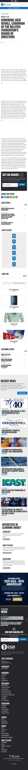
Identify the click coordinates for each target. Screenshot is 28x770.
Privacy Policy (14, 763)
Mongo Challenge (5, 355)
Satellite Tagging (5, 687)
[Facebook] (12, 1)
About (2, 732)
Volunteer (3, 752)
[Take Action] (14, 252)
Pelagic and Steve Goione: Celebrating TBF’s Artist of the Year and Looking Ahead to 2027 (8, 216)
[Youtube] (15, 1)
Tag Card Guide (5, 700)
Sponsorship (14, 249)
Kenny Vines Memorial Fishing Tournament (6, 360)
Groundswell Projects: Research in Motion (11, 431)
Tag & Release (4, 689)
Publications (4, 685)
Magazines (4, 705)
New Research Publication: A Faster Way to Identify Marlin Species (13, 470)
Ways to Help (8, 545)
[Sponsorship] (14, 247)
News (2, 728)
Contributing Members (7, 737)
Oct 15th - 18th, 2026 (5, 363)
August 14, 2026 (4, 206)
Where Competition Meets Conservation (7, 209)
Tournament (3, 362)
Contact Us (4, 730)
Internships (4, 750)
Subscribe (21, 184)
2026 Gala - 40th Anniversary (14, 8)
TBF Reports (4, 697)
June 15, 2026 (4, 507)
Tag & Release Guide (6, 693)
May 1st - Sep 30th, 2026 (6, 353)
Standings (3, 698)
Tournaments (4, 680)
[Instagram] (17, 1)
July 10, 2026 (4, 447)
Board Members (5, 735)
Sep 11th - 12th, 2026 (5, 357)
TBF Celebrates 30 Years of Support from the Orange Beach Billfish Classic (14, 511)
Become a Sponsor (6, 746)
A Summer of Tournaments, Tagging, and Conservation (12, 450)
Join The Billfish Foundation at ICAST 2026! (13, 491)
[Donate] (14, 241)
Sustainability (4, 711)
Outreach (3, 707)
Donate (14, 243)
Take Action (14, 254)
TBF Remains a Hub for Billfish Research (7, 223)
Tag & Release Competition (7, 695)
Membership (14, 237)
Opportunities (4, 709)
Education (7, 558)
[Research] (14, 264)
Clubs (2, 677)
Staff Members (5, 733)
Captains (3, 678)
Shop (14, 260)
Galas (2, 719)
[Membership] (14, 235)
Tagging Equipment (6, 691)
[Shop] (14, 258)
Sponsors (3, 675)
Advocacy (6, 531)
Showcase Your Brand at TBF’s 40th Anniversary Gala (13, 412)
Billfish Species (5, 713)
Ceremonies (4, 721)
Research (14, 266)
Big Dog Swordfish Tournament (6, 366)
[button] (2, 197)
